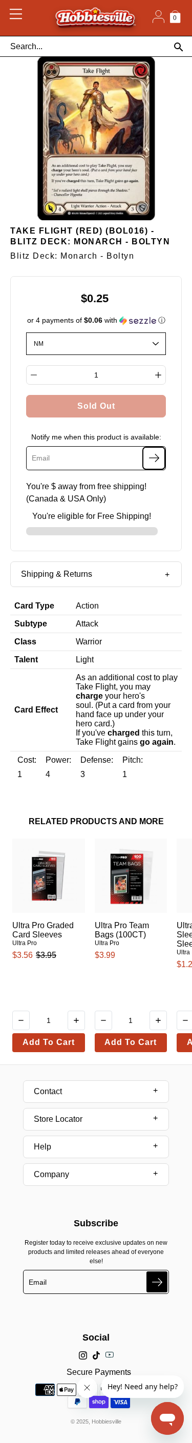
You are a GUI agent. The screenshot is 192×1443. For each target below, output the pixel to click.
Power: (58, 760)
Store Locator (58, 1119)
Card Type (34, 605)
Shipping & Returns (56, 574)
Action (87, 605)
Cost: (26, 760)
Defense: (96, 760)
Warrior (89, 641)
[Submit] (156, 1281)
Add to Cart (49, 1042)
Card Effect (36, 709)
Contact (48, 1091)
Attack (87, 623)
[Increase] (158, 375)
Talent (26, 659)
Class (25, 641)
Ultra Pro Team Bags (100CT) (122, 930)
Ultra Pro (24, 943)
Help (42, 1146)
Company (51, 1174)
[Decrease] (33, 375)
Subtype (30, 623)
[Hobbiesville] (95, 18)
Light (85, 659)
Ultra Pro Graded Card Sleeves (43, 930)
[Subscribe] (153, 458)
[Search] (178, 46)
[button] (96, 320)
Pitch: (132, 760)
